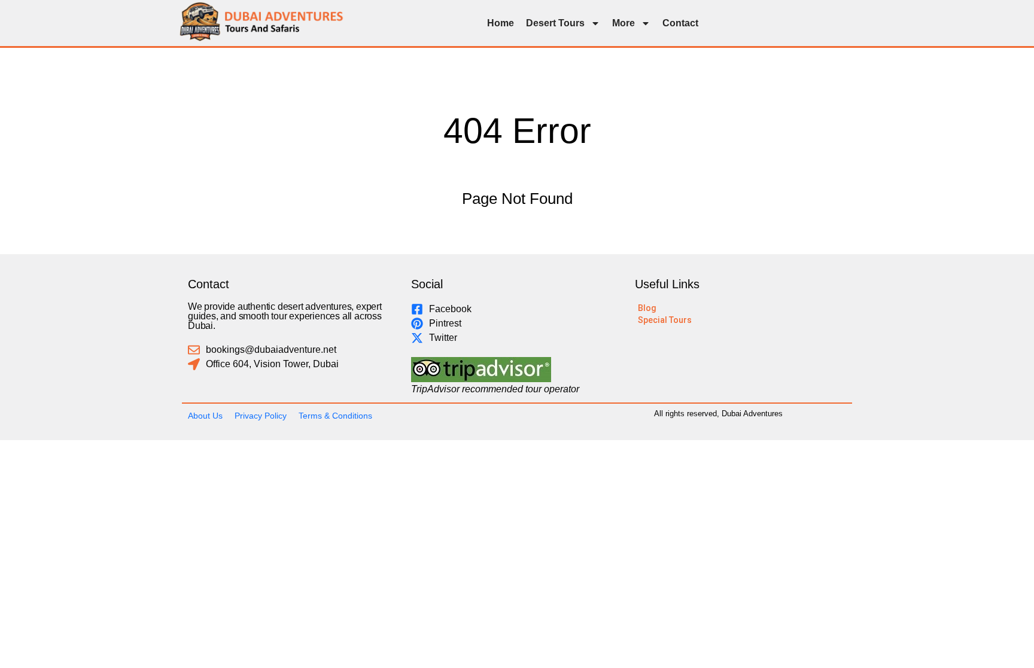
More (623, 23)
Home (500, 23)
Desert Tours (555, 23)
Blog (647, 308)
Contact (680, 23)
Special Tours (665, 320)
